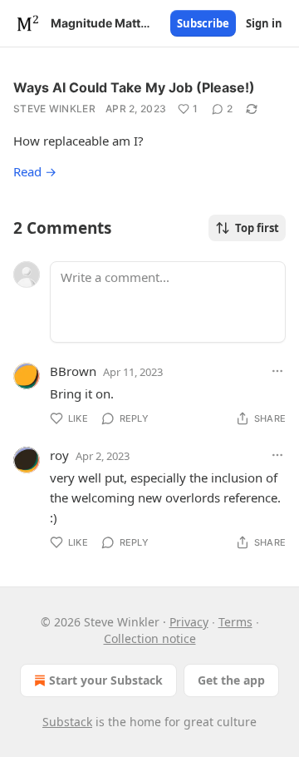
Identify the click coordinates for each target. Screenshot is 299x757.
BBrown (73, 371)
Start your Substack (106, 680)
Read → (34, 171)
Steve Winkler (54, 108)
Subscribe (203, 23)
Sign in (264, 23)
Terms (235, 622)
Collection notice (150, 638)
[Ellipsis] (277, 371)
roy (59, 455)
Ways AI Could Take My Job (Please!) (134, 87)
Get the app (231, 680)
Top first (257, 227)
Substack (67, 722)
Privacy (188, 622)
